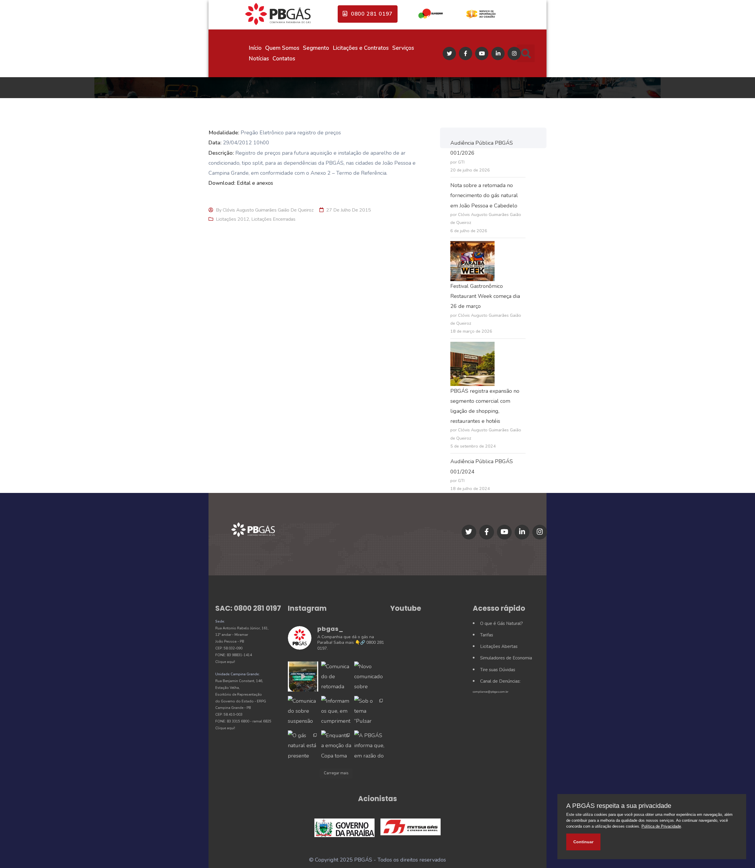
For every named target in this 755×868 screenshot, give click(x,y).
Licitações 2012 (232, 219)
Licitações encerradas (273, 219)
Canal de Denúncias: (500, 681)
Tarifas (486, 635)
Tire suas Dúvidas (497, 670)
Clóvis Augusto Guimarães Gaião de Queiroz (268, 210)
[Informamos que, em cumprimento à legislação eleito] (336, 711)
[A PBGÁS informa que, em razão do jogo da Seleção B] (369, 745)
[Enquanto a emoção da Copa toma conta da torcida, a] (336, 745)
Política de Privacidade (661, 826)
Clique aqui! (225, 661)
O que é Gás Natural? (501, 623)
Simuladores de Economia (506, 658)
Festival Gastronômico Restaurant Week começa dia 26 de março (485, 296)
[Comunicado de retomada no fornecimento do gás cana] (336, 676)
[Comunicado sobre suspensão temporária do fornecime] (303, 711)
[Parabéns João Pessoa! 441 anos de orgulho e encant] (303, 676)
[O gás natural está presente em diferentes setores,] (303, 745)
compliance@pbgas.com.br (490, 692)
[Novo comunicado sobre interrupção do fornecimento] (369, 676)
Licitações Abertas (499, 646)
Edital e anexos (255, 183)
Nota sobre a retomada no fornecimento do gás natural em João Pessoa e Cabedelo (484, 195)
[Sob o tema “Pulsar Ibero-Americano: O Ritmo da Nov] (369, 711)
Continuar (583, 841)
